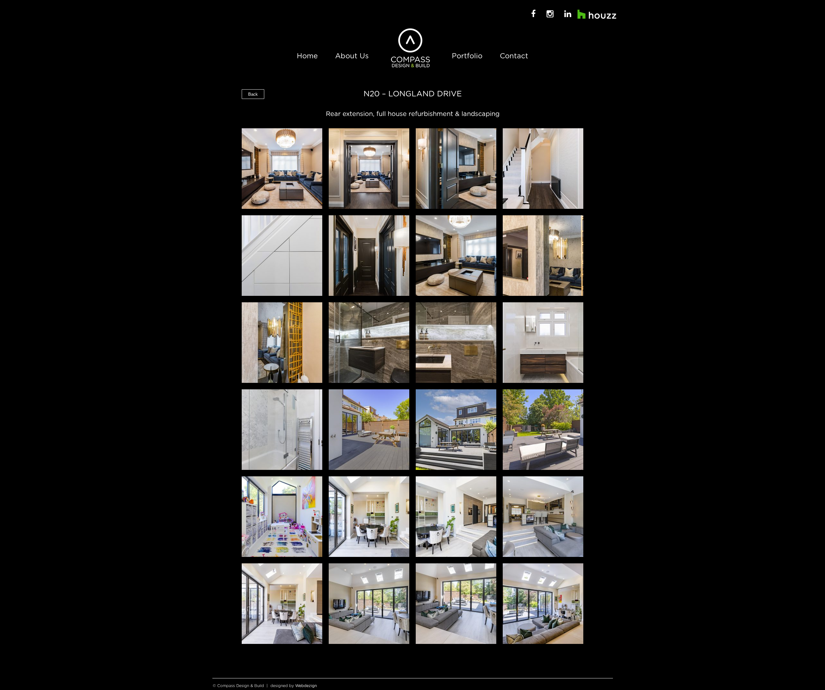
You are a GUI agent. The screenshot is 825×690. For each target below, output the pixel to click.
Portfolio (467, 56)
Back (253, 94)
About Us (352, 56)
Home (307, 56)
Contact (514, 56)
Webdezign (306, 686)
